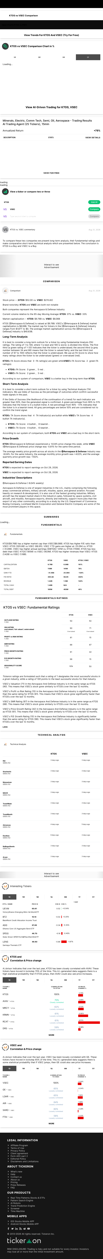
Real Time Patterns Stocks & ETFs (28, 1197)
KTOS (5, 994)
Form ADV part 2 (19, 1156)
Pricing (14, 1182)
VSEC (5, 1082)
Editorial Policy (18, 1158)
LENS (5, 941)
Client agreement (19, 1153)
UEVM (6, 908)
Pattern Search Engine (22, 1200)
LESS (5, 727)
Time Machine (18, 1211)
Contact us (16, 1177)
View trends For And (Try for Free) (51, 35)
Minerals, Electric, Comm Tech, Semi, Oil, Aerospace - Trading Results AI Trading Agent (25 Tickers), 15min (47, 122)
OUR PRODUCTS (19, 1192)
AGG (5, 925)
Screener (15, 1208)
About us (15, 1179)
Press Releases (18, 1185)
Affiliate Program (19, 1145)
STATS (51, 138)
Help (13, 1174)
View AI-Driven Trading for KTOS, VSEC (51, 107)
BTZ (5, 917)
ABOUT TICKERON (20, 1166)
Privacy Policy (18, 1150)
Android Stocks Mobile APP (25, 1224)
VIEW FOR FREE (51, 173)
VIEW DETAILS (92, 137)
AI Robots (16, 1203)
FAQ (13, 1187)
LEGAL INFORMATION (22, 1140)
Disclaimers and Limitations (24, 1161)
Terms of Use (17, 1148)
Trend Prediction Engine (23, 1205)
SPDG (6, 933)
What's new (16, 1171)
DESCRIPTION (9, 138)
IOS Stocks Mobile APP (22, 1221)
